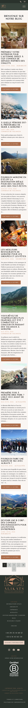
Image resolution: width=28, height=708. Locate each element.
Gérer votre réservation (14, 658)
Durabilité (22, 66)
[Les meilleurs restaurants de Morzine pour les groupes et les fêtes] (14, 233)
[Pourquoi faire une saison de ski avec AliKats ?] (14, 443)
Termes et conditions (15, 699)
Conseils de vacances (11, 131)
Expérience (14, 609)
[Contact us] (25, 1)
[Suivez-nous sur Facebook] (14, 650)
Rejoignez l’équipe (14, 621)
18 (23, 565)
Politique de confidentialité (15, 702)
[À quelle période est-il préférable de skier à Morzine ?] (14, 106)
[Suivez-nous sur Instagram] (9, 650)
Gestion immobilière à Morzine (14, 615)
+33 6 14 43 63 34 (14, 637)
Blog (14, 618)
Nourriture (21, 259)
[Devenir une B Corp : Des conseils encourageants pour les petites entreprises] (14, 504)
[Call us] (21, 1)
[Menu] (24, 7)
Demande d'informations (14, 642)
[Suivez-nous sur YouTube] (18, 650)
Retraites (14, 612)
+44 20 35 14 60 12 (14, 633)
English (14, 625)
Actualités (21, 402)
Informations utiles (14, 604)
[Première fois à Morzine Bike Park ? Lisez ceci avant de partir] (14, 376)
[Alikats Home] (3, 6)
